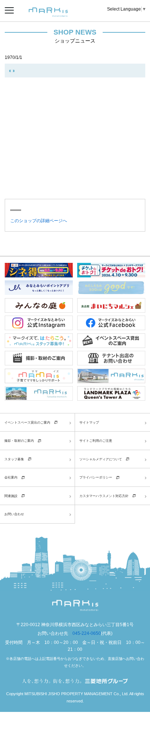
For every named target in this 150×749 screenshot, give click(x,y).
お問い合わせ (14, 514)
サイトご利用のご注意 (95, 440)
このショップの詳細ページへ (38, 220)
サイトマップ (89, 422)
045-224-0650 (86, 633)
